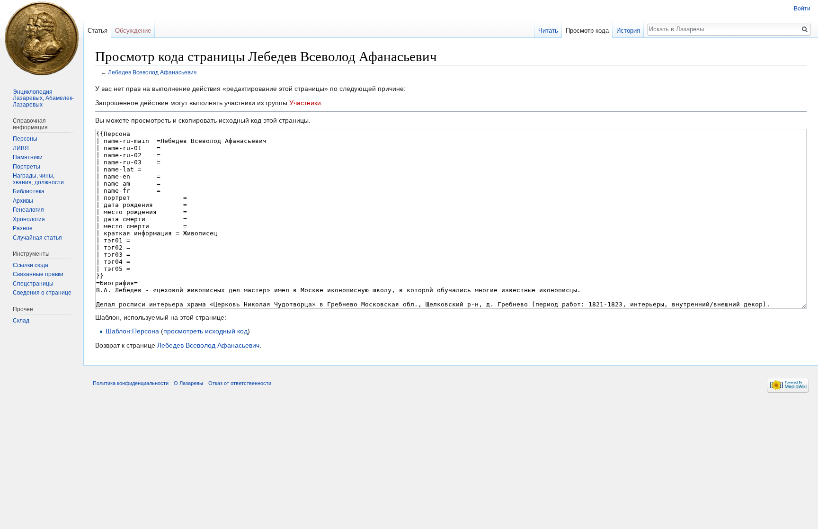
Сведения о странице (42, 292)
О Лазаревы (188, 383)
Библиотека (28, 191)
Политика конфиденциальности (131, 383)
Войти (802, 8)
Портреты (26, 166)
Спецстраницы (33, 283)
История (628, 30)
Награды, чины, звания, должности (38, 179)
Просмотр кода (587, 30)
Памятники (28, 157)
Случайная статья (37, 237)
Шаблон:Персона (132, 331)
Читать (548, 30)
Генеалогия (28, 209)
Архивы (23, 200)
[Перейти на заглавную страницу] (42, 38)
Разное (23, 228)
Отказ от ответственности (239, 383)
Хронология (29, 219)
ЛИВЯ (21, 148)
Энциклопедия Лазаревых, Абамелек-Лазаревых (43, 98)
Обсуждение (133, 30)
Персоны (25, 138)
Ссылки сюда (30, 265)
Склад (21, 320)
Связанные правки (38, 274)
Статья (97, 30)
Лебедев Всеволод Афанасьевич (152, 72)
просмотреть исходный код (205, 331)
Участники (305, 103)
